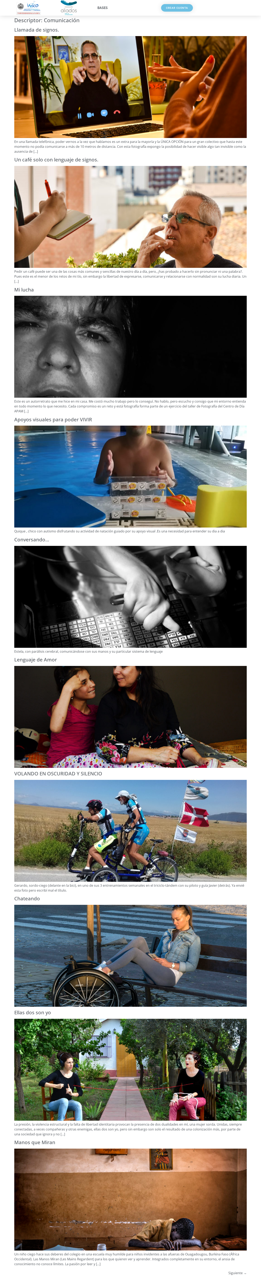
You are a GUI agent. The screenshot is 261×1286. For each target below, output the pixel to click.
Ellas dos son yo (32, 1012)
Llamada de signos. (36, 29)
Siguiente (237, 1273)
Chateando (27, 898)
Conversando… (31, 539)
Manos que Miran (34, 1142)
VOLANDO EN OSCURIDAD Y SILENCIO (58, 773)
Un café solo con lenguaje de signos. (56, 159)
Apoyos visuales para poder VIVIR (53, 419)
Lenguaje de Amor (35, 659)
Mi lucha (24, 289)
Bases (102, 8)
